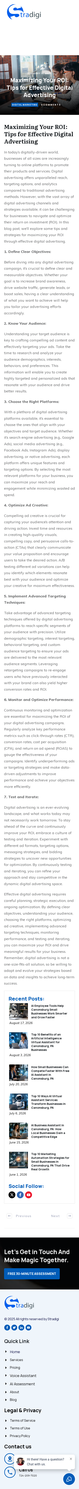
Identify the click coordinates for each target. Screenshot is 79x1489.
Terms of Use (20, 1428)
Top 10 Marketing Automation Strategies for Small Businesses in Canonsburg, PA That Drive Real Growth (50, 1161)
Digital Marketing (24, 104)
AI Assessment (22, 1383)
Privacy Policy (20, 1436)
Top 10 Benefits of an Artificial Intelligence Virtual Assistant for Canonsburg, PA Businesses (46, 1042)
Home (15, 1351)
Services (16, 1360)
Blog (13, 1399)
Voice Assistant (23, 1375)
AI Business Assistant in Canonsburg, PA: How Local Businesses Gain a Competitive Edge (48, 1131)
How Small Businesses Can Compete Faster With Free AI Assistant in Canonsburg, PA (50, 1072)
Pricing (15, 1367)
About (14, 1392)
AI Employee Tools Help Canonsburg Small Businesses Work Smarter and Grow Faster (49, 1011)
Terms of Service (22, 1420)
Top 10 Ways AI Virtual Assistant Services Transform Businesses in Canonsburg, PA (48, 1102)
